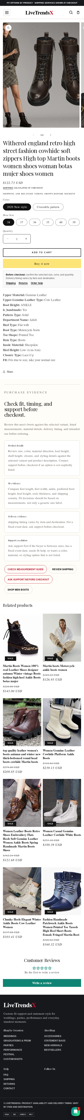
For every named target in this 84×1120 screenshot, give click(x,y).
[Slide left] (33, 135)
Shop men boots (18, 589)
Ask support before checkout (28, 579)
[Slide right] (50, 135)
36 (34, 222)
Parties (8, 1045)
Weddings (10, 1036)
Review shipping (62, 569)
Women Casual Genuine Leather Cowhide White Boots (62, 833)
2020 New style (17, 207)
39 (74, 222)
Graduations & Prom (17, 1040)
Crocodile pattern (48, 207)
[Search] (71, 12)
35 (47, 222)
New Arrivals (53, 1045)
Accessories (52, 1036)
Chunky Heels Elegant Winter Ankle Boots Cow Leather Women (22, 923)
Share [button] (10, 371)
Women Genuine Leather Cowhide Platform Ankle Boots (59, 754)
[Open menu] (7, 12)
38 (8, 222)
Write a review (42, 983)
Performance (13, 1050)
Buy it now (42, 264)
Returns (23, 283)
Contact (9, 1088)
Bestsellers (52, 1050)
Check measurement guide (26, 569)
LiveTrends (39, 12)
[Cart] (78, 12)
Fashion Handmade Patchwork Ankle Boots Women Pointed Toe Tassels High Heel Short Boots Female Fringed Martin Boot (61, 927)
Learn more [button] (47, 1113)
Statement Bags (54, 1040)
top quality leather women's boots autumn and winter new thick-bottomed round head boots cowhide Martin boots (22, 756)
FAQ (6, 1074)
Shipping (8, 188)
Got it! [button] (72, 1112)
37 (21, 222)
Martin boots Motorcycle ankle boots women (59, 668)
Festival (9, 1054)
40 (61, 222)
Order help (37, 283)
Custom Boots (13, 1059)
